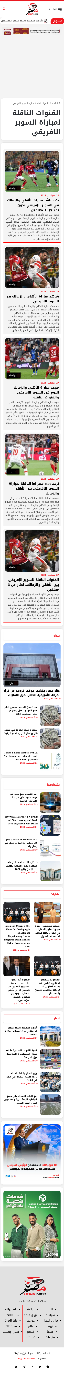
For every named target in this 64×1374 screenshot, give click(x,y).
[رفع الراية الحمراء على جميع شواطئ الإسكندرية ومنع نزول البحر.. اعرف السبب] (50, 1104)
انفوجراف (11, 1309)
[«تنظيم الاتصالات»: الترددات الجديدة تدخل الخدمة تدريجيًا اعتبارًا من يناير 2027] (50, 871)
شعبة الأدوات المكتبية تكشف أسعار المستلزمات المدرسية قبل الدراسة (21, 1054)
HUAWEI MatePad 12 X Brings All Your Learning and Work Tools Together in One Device (21, 820)
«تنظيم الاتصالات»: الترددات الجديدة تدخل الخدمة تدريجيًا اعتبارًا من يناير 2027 (22, 865)
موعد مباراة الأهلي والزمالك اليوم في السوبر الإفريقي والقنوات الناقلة (36, 392)
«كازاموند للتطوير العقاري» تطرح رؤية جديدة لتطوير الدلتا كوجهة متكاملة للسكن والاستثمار (48, 987)
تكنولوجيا (53, 784)
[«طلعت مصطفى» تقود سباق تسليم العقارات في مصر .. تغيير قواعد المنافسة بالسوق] (47, 912)
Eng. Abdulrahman (26, 1358)
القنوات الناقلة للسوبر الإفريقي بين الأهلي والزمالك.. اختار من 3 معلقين (33, 585)
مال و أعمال (50, 1320)
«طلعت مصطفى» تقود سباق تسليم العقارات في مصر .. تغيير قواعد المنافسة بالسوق (48, 931)
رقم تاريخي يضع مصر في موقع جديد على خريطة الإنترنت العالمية (24, 797)
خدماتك (30, 1337)
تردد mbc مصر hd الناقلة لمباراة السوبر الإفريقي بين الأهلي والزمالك (34, 488)
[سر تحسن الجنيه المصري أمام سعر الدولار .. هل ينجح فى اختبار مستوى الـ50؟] (50, 715)
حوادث (31, 1320)
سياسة (50, 1315)
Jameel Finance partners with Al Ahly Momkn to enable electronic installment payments (21, 756)
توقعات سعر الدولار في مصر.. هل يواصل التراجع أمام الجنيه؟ (20, 732)
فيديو (30, 1331)
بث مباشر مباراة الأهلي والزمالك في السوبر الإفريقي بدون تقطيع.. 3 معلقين (33, 205)
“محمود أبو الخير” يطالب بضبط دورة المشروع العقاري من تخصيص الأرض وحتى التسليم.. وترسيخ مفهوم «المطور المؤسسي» (19, 990)
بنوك (56, 635)
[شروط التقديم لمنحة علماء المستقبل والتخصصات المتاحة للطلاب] (50, 1036)
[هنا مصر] (32, 9)
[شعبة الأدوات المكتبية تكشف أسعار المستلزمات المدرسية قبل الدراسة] (50, 1059)
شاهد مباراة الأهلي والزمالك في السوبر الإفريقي (32, 298)
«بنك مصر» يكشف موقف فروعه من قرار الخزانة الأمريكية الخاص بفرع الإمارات (32, 693)
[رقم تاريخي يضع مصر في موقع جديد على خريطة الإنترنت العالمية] (50, 802)
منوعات (50, 1337)
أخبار (57, 1018)
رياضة (30, 1309)
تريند (50, 1326)
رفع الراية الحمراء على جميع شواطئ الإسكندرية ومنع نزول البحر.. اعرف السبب (20, 1099)
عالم (30, 1326)
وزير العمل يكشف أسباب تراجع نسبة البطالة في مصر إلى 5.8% (22, 1076)
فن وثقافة (31, 1315)
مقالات (11, 1315)
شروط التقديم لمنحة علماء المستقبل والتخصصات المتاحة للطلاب (21, 1031)
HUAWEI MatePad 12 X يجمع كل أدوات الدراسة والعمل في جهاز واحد (21, 843)
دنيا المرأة (11, 1320)
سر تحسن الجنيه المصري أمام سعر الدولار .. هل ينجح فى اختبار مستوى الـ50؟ (21, 710)
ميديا (50, 1331)
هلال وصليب (11, 1331)
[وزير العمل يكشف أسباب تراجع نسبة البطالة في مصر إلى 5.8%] (50, 1082)
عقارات (55, 894)
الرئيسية (54, 103)
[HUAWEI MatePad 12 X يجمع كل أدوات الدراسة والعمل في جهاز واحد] (50, 848)
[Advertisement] (32, 70)
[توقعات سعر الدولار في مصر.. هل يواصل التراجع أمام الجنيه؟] (50, 738)
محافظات (11, 1326)
